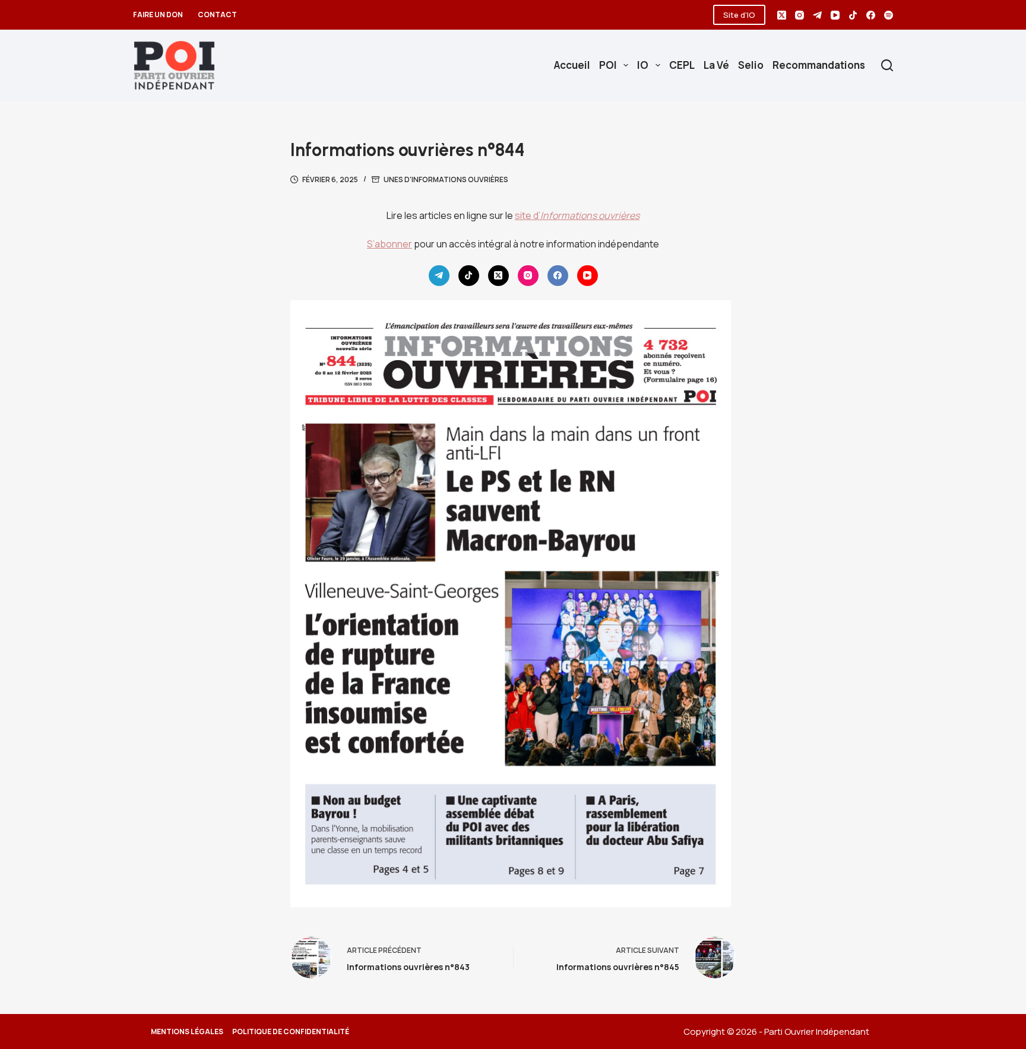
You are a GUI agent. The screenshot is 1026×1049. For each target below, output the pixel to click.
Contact (217, 14)
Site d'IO (739, 14)
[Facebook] (870, 15)
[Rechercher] (887, 65)
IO (642, 65)
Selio (751, 65)
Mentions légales (187, 1032)
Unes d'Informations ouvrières (446, 179)
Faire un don (158, 14)
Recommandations (818, 65)
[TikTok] (852, 15)
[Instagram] (799, 15)
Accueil (572, 65)
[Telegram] (817, 15)
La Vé (716, 65)
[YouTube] (835, 15)
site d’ (577, 215)
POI (608, 65)
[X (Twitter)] (781, 15)
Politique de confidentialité (290, 1032)
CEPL (682, 65)
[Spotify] (888, 15)
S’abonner (389, 243)
